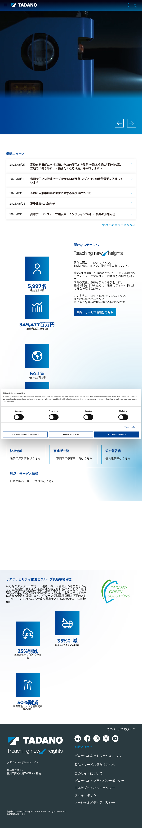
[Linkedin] (77, 739)
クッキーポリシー (86, 795)
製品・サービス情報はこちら (95, 312)
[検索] (128, 5)
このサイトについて (88, 773)
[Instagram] (96, 739)
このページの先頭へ (119, 729)
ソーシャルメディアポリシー (94, 802)
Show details (130, 427)
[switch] (54, 417)
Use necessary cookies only (25, 434)
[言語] (135, 5)
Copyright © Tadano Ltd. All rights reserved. (44, 811)
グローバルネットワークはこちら (97, 756)
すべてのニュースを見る (119, 224)
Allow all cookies (117, 434)
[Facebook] (87, 739)
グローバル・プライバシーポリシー (99, 781)
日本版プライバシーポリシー (94, 788)
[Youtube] (115, 739)
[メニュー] (5, 5)
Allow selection (71, 434)
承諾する (71, 553)
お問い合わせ (83, 746)
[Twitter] (106, 739)
